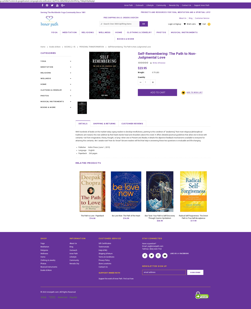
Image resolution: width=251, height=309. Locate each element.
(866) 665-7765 (155, 249)
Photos (161, 32)
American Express (52, 297)
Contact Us (186, 5)
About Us (182, 18)
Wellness (105, 32)
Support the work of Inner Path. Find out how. (116, 279)
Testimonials (104, 247)
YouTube (164, 255)
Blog (190, 18)
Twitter (151, 255)
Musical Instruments (184, 32)
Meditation (69, 32)
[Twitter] (52, 5)
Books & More (125, 39)
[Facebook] (42, 5)
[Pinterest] (47, 5)
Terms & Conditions (106, 257)
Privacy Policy (104, 260)
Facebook (144, 255)
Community (161, 5)
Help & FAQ (103, 250)
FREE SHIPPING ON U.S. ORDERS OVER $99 (121, 18)
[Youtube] (57, 5)
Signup (178, 24)
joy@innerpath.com (155, 246)
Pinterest (158, 255)
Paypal (73, 297)
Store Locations (105, 264)
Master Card (63, 297)
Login (170, 24)
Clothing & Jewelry (139, 32)
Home (118, 32)
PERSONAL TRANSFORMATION (91, 47)
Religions (88, 32)
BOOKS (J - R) (69, 47)
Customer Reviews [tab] (132, 124)
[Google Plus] (63, 5)
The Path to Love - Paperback (92, 216)
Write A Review (159, 63)
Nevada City (174, 5)
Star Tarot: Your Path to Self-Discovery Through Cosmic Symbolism (160, 217)
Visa (44, 297)
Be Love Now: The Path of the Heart (126, 216)
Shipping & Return (106, 254)
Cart (205, 24)
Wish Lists (191, 24)
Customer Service (202, 18)
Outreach (140, 5)
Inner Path (128, 5)
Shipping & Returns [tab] (104, 124)
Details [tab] (83, 124)
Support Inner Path (201, 5)
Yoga (54, 32)
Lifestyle (150, 5)
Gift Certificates (105, 243)
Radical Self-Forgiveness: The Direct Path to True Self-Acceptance (193, 217)
